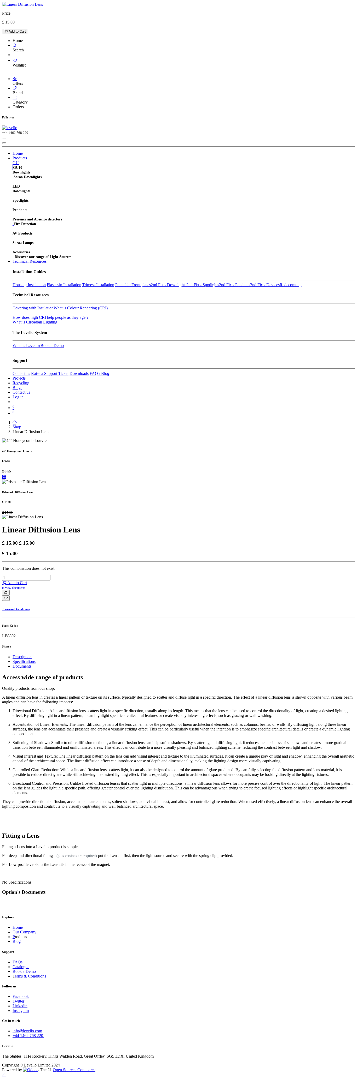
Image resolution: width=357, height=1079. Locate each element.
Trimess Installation (98, 285)
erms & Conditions (31, 976)
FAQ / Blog (99, 373)
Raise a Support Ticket (49, 373)
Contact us (21, 373)
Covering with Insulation (33, 308)
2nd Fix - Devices (265, 285)
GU (16, 162)
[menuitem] (18, 153)
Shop (17, 427)
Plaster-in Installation (64, 285)
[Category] (15, 97)
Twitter (18, 1001)
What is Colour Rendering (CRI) (81, 308)
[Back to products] (4, 477)
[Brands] (15, 88)
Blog (17, 941)
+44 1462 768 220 (28, 1035)
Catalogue (21, 966)
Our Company (24, 932)
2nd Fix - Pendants (234, 285)
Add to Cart (17, 31)
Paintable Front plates (133, 285)
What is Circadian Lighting (35, 322)
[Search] (15, 45)
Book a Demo (52, 345)
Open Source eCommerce (74, 1070)
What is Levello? (27, 345)
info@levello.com (27, 1031)
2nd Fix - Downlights (168, 285)
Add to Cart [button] (14, 585)
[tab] (184, 657)
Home (18, 927)
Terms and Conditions (16, 608)
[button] (6, 592)
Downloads (79, 373)
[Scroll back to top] (4, 1074)
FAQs (17, 962)
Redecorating (291, 285)
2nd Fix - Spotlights (202, 285)
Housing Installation (29, 285)
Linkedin (20, 1006)
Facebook (21, 996)
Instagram (21, 1010)
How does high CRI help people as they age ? (50, 317)
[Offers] (15, 78)
